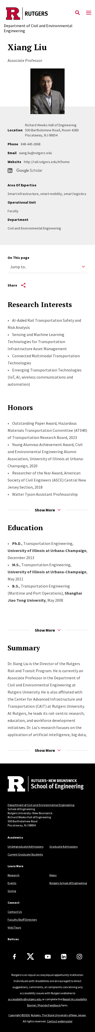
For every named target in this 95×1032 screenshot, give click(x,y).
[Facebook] (14, 956)
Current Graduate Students (25, 854)
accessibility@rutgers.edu (25, 999)
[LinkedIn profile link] (10, 170)
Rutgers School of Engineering (68, 883)
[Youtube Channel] (48, 957)
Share (12, 285)
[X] (30, 956)
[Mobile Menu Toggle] (88, 13)
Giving (12, 891)
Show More (45, 509)
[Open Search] (77, 13)
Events (12, 883)
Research (14, 875)
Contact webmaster (59, 1021)
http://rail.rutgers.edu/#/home (47, 161)
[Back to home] (42, 784)
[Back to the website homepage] (47, 13)
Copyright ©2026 (19, 1015)
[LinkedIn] (63, 956)
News (52, 875)
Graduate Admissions (63, 846)
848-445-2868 (31, 144)
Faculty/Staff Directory (22, 919)
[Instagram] (79, 956)
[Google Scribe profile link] (29, 171)
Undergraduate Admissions (25, 846)
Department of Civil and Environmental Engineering (41, 805)
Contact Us (15, 912)
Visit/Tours (14, 927)
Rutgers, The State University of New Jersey (58, 1015)
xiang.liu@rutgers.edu (35, 153)
